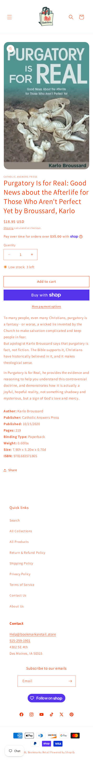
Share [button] (12, 470)
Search (15, 520)
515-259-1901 (20, 640)
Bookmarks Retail (39, 752)
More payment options (46, 306)
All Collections (21, 531)
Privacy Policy (20, 574)
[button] (9, 17)
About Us (17, 606)
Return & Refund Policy (27, 552)
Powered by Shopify (62, 752)
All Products (19, 542)
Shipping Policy (21, 563)
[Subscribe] (70, 681)
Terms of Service (22, 584)
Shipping (9, 228)
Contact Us (18, 595)
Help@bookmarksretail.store (33, 634)
